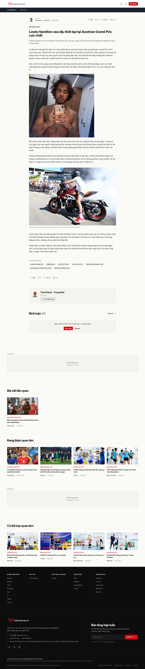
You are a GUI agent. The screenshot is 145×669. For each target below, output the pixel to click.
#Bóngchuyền (79, 467)
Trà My (42, 558)
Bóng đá (9, 578)
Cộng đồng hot (78, 585)
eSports (9, 599)
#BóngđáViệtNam (13, 467)
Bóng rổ (9, 581)
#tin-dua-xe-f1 (77, 264)
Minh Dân (10, 561)
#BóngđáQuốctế (46, 467)
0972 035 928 (26, 638)
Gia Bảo (42, 475)
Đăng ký (77, 328)
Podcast (54, 578)
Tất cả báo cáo (33, 578)
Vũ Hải (76, 475)
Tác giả (76, 588)
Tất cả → (23, 10)
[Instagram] (19, 647)
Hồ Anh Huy (10, 426)
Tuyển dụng (99, 585)
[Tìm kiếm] (121, 4)
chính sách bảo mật (109, 641)
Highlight (76, 581)
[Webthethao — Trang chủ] (16, 4)
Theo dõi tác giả (49, 299)
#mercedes (50, 264)
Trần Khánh (10, 475)
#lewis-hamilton (36, 264)
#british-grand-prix (62, 268)
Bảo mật (98, 592)
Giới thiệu (99, 578)
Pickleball (10, 588)
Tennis (9, 585)
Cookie (136, 665)
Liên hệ (98, 581)
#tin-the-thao (63, 264)
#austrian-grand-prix (94, 264)
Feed (75, 578)
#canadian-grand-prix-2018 (40, 268)
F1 (7, 595)
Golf (8, 592)
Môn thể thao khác (34, 27)
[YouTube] (14, 647)
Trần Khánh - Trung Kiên (42, 20)
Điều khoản (99, 588)
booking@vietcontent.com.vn (19, 635)
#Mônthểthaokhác (14, 417)
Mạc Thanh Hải (111, 475)
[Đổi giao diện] (126, 4)
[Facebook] (9, 647)
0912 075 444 (14, 638)
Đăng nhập (133, 4)
